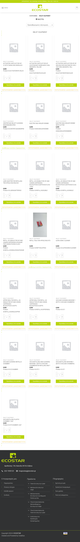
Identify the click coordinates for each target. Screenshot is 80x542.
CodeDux (22, 536)
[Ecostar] (40, 8)
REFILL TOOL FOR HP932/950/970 (39, 240)
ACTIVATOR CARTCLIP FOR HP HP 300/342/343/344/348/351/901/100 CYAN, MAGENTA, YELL (66, 65)
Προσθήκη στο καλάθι (13, 85)
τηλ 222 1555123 (53, 1)
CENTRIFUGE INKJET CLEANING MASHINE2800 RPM (13, 124)
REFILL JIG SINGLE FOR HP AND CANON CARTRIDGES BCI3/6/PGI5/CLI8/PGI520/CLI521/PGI (66, 183)
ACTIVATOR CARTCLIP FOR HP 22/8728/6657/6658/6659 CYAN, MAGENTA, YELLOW (39, 65)
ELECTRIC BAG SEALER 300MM (39, 123)
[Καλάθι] (76, 7)
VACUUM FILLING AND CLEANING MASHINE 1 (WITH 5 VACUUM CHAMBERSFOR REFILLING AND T (39, 363)
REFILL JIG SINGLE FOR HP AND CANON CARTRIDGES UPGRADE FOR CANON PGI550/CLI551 (13, 242)
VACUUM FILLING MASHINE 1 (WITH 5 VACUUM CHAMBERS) (65, 363)
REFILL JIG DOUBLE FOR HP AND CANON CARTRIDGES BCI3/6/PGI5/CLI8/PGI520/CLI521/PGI (39, 183)
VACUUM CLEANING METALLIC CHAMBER (12, 363)
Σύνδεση (6, 495)
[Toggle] (28, 483)
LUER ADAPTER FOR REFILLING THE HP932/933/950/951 (12, 182)
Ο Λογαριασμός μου (9, 479)
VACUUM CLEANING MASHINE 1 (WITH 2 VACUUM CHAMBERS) (65, 301)
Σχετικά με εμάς (60, 483)
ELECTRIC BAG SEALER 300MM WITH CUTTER (65, 124)
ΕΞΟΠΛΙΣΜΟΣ (33, 16)
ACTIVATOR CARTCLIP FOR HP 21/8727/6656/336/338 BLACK (12, 64)
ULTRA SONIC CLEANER (63, 240)
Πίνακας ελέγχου (9, 487)
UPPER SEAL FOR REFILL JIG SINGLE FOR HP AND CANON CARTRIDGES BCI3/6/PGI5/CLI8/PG (12, 303)
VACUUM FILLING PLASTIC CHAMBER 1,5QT (11, 420)
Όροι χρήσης (59, 491)
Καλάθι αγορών (8, 491)
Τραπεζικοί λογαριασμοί (62, 487)
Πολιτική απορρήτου (61, 495)
